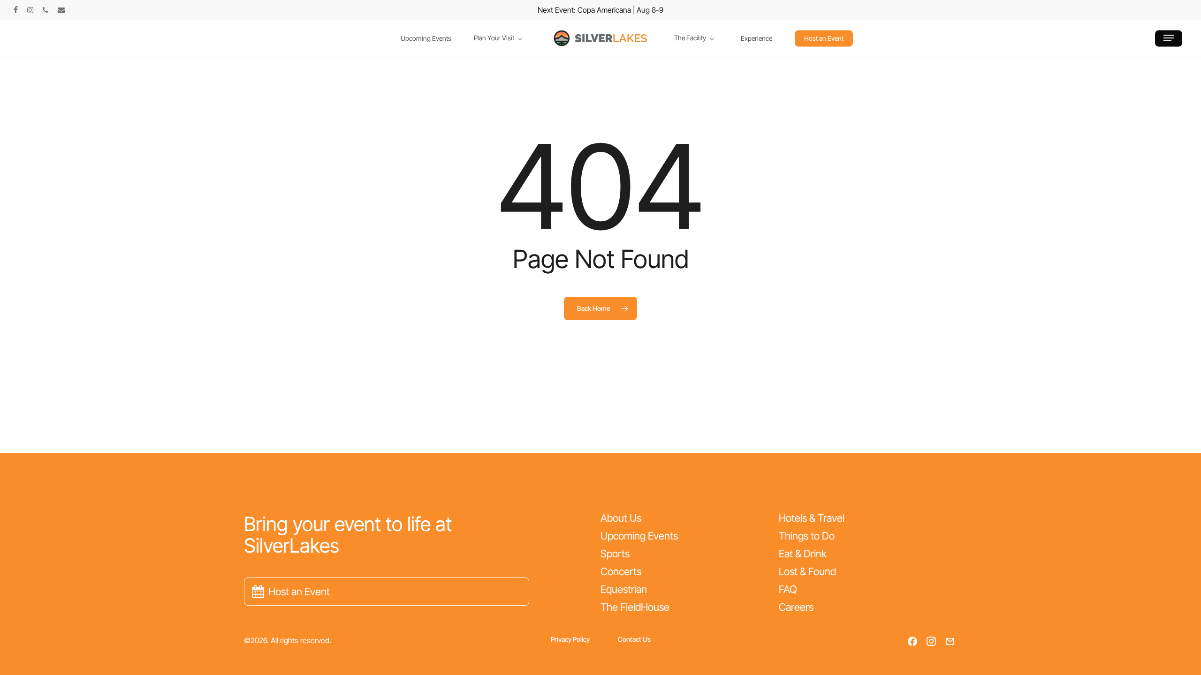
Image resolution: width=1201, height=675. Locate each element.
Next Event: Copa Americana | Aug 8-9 (600, 10)
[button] (1168, 38)
